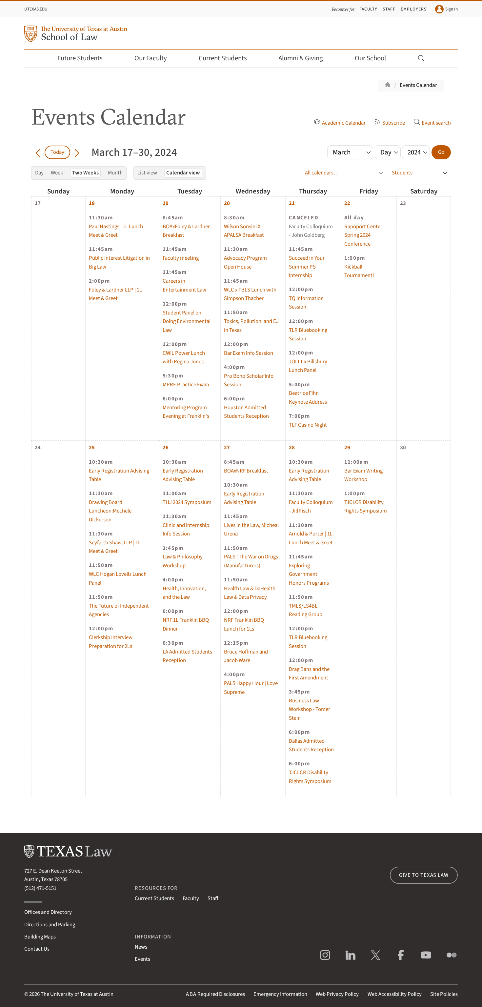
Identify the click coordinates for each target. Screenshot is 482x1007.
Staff (389, 9)
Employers (413, 9)
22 (347, 203)
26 (166, 448)
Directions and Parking (49, 925)
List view (147, 173)
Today (57, 152)
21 (292, 203)
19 (166, 203)
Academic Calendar (343, 123)
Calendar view (183, 173)
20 (227, 203)
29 (347, 448)
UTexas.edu (36, 9)
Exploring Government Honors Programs (309, 574)
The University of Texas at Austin (77, 994)
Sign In (451, 9)
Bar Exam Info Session (248, 353)
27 (227, 448)
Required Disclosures (215, 994)
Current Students (223, 58)
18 (92, 203)
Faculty (368, 9)
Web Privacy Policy (337, 994)
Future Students (80, 58)
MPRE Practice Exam (186, 385)
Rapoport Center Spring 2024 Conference (363, 235)
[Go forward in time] (77, 152)
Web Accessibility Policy (395, 994)
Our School (370, 58)
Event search (436, 123)
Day (39, 173)
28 (292, 448)
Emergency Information (280, 994)
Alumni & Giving (300, 58)
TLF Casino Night (308, 425)
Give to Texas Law (423, 875)
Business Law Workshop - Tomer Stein (309, 709)
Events (142, 959)
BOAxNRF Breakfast (246, 471)
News (141, 947)
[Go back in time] (38, 152)
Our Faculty (150, 58)
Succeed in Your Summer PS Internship (307, 266)
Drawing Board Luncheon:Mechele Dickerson (110, 511)
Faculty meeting (181, 258)
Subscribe (393, 123)
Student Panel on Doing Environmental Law (187, 321)
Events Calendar (418, 85)
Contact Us (37, 949)
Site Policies (444, 994)
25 (92, 448)
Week (57, 173)
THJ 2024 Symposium (187, 502)
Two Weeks (85, 173)
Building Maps (40, 937)
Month (115, 173)
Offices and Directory (48, 912)
